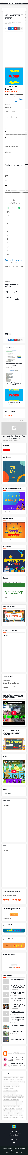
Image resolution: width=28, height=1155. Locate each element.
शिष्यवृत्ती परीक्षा (6, 1117)
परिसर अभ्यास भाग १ (7, 1110)
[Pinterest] (15, 28)
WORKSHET (6, 1088)
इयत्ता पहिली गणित (6, 1104)
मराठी (20, 1113)
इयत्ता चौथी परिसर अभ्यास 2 (18, 1095)
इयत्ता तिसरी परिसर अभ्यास (14, 1099)
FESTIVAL (16, 1079)
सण (10, 1117)
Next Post (22, 420)
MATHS (21, 1079)
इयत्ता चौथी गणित (13, 1093)
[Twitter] (12, 28)
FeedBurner (17, 967)
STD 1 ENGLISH (13, 1081)
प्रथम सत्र (16, 1113)
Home (6, 12)
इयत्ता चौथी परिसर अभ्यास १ (8, 1095)
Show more (21, 347)
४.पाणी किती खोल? (17, 1031)
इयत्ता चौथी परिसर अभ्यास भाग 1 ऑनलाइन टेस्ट (10, 1090)
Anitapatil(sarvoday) (17, 1058)
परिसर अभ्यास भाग (19, 1108)
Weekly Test (17, 1086)
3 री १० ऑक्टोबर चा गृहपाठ (14, 402)
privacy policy (19, 1152)
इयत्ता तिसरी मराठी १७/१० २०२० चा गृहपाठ (14, 364)
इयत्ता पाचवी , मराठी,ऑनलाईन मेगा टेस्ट (17, 1038)
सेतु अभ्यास (21, 1117)
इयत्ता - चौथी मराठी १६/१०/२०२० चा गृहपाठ (14, 383)
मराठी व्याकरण (11, 1115)
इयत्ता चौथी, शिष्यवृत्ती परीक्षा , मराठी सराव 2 (18, 1005)
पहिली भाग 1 (21, 1110)
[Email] (18, 28)
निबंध (18, 1106)
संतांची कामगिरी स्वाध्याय (17, 1025)
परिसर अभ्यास (6, 1108)
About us (12, 1152)
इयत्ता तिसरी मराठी (6, 1101)
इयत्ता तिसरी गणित (20, 1097)
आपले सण (11, 1088)
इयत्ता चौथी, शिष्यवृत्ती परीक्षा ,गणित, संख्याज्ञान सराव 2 (14, 437)
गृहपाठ (9, 12)
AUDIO (21, 1077)
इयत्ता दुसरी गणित (13, 1101)
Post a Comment (8, 415)
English (10, 1079)
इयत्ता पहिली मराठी (13, 1104)
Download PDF (11, 91)
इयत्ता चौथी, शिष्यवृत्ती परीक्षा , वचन (18, 980)
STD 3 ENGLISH (16, 1084)
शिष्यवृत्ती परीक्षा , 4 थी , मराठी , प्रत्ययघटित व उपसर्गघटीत (18, 986)
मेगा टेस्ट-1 (21, 1115)
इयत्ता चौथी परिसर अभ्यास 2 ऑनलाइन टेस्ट (10, 1097)
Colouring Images (7, 793)
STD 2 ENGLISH (21, 1081)
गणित (4, 1106)
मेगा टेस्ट (16, 1115)
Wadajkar (16, 1052)
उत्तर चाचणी (19, 1104)
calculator (6, 1079)
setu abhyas (6, 1081)
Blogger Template (14, 1150)
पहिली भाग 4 (11, 1113)
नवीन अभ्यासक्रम (13, 1106)
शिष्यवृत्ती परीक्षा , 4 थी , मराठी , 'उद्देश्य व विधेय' (18, 993)
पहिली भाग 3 (5, 1113)
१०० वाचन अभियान (15, 1077)
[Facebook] (9, 28)
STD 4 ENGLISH (7, 1086)
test (12, 1086)
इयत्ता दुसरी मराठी (20, 1101)
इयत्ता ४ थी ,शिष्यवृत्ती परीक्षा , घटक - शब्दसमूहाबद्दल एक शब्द (18, 1019)
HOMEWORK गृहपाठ (15, 4)
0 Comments (9, 23)
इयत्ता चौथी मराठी (6, 1093)
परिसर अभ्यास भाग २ (15, 1110)
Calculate (6, 687)
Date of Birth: (6, 686)
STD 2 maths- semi (7, 1084)
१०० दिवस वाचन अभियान (7, 1077)
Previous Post (7, 420)
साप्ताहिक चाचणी (15, 1117)
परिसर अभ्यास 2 (12, 1108)
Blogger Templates (12, 1148)
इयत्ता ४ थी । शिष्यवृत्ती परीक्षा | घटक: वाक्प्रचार (18, 999)
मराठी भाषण (5, 1115)
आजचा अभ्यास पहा (12, 899)
